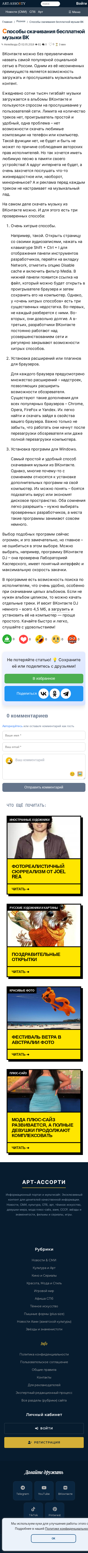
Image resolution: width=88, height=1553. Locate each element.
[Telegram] (66, 693)
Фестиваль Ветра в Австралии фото (36, 1039)
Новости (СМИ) (16, 11)
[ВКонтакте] (43, 693)
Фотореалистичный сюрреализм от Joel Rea (39, 871)
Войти (81, 3)
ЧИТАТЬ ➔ (20, 888)
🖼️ (80, 774)
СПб (32, 11)
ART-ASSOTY (14, 3)
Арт (40, 11)
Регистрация (47, 1442)
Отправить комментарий (43, 787)
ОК (53, 1538)
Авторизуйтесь (12, 726)
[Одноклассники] (55, 693)
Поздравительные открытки (36, 957)
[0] (7, 639)
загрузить (60, 609)
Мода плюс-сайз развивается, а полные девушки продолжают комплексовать (42, 1127)
